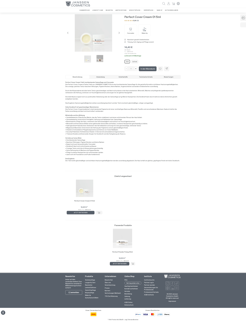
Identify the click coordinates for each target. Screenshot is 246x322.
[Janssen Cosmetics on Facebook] (172, 283)
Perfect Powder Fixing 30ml (122, 252)
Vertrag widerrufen (132, 283)
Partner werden (149, 285)
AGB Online (128, 302)
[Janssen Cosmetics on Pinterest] (167, 288)
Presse (107, 288)
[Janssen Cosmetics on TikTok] (177, 283)
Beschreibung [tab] (77, 77)
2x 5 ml (134, 62)
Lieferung (127, 299)
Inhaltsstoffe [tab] (123, 77)
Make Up (88, 295)
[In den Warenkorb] (98, 212)
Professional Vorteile (151, 292)
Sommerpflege (90, 280)
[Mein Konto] (168, 4)
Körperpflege (89, 293)
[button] (163, 4)
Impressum (172, 301)
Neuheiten (88, 285)
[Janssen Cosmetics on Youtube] (177, 288)
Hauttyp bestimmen (131, 286)
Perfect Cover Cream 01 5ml (84, 201)
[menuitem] (84, 10)
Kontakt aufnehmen (131, 289)
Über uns (108, 282)
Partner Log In (149, 282)
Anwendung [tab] (100, 77)
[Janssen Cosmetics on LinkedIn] (172, 288)
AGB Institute (149, 295)
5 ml (127, 62)
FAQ (125, 280)
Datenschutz (128, 305)
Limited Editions (90, 287)
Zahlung (127, 296)
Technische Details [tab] (146, 77)
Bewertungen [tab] (168, 77)
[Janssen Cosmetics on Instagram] (167, 283)
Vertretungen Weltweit (113, 293)
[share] (166, 68)
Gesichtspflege (90, 290)
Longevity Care (90, 282)
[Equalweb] (3, 314)
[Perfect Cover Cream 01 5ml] (93, 33)
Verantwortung (110, 285)
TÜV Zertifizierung (111, 296)
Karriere (107, 291)
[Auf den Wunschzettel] (160, 68)
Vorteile (127, 291)
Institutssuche (149, 280)
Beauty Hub (109, 280)
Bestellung (128, 294)
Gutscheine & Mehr (91, 298)
